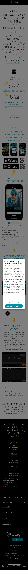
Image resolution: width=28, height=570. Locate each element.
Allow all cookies (13, 306)
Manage (14, 301)
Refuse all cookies (14, 297)
